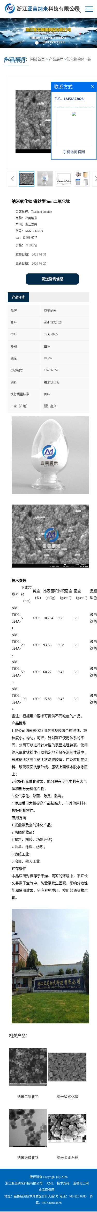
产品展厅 (56, 59)
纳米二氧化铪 (28, 1097)
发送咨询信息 (52, 279)
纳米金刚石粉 (67, 1158)
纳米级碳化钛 (28, 1158)
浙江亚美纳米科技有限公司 (23, 1183)
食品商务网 (46, 1190)
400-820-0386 (77, 1196)
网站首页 (37, 59)
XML (50, 1183)
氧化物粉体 (75, 59)
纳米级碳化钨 (67, 1097)
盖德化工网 (81, 1183)
